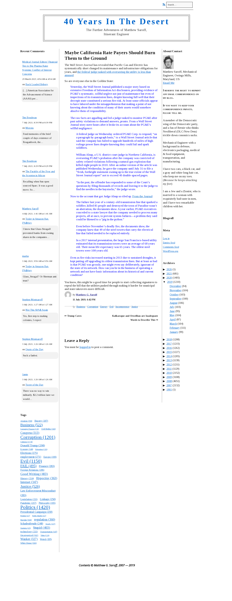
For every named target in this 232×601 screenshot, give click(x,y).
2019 (170, 281)
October (174, 294)
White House (28, 543)
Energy (104, 306)
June (172, 311)
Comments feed (171, 247)
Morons (29, 127)
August (173, 302)
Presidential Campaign (36, 511)
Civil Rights (48, 429)
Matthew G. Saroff (86, 294)
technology (29, 531)
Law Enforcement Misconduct (38, 493)
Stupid (41, 527)
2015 (169, 352)
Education (41, 449)
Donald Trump (32, 445)
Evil (31, 461)
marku (25, 256)
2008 (169, 381)
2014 (169, 356)
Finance (47, 466)
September (176, 298)
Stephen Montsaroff (32, 299)
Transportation (48, 532)
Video (45, 535)
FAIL (28, 466)
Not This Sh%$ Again (36, 310)
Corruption (37, 437)
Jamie (25, 374)
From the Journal (142, 196)
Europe (50, 457)
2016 (169, 347)
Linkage (48, 499)
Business (31, 425)
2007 (169, 385)
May (172, 315)
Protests (25, 516)
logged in (85, 347)
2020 (169, 277)
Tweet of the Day (34, 384)
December (175, 286)
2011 (169, 368)
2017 (169, 343)
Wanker (29, 539)
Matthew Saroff (30, 208)
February (175, 327)
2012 (169, 364)
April (173, 319)
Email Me (168, 83)
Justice (30, 486)
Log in (166, 238)
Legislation (29, 499)
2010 (169, 372)
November (176, 290)
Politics (35, 507)
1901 (169, 389)
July (172, 306)
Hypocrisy (46, 478)
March (173, 323)
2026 (169, 269)
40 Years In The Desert (116, 21)
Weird (46, 539)
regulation (44, 519)
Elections (29, 453)
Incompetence (122, 306)
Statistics (25, 528)
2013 (169, 360)
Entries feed (169, 242)
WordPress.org (170, 251)
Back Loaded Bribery (36, 84)
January (174, 332)
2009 (169, 377)
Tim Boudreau (29, 117)
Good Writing (34, 474)
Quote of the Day (34, 349)
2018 (169, 339)
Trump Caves (74, 316)
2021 (169, 273)
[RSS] (164, 4)
